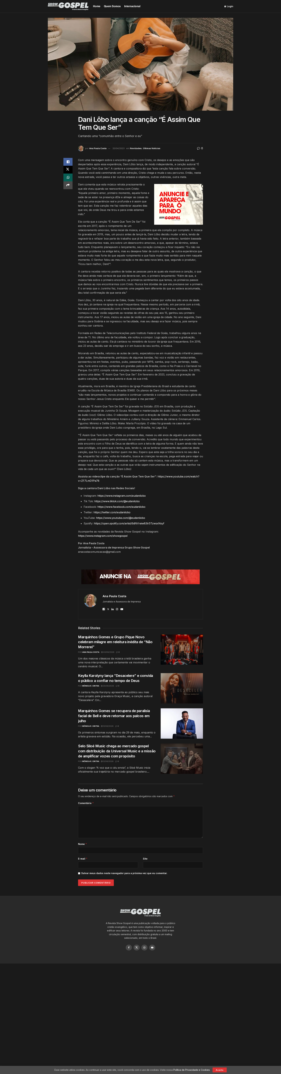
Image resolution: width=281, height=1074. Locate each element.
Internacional (132, 6)
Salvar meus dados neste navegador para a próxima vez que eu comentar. (124, 873)
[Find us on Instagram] (144, 947)
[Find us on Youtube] (152, 947)
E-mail (82, 858)
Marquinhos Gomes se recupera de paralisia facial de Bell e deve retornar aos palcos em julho (114, 716)
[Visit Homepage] (68, 6)
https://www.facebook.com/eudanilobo (121, 506)
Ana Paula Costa (98, 148)
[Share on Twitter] (68, 170)
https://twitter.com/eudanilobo (112, 512)
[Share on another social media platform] (68, 185)
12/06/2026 (108, 726)
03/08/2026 (108, 652)
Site (145, 858)
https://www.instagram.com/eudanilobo (121, 495)
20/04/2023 (119, 148)
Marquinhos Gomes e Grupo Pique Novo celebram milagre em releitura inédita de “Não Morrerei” (115, 642)
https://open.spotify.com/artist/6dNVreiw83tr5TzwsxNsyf (129, 523)
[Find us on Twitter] (137, 947)
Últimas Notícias (151, 148)
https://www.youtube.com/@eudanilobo (120, 517)
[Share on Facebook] (68, 162)
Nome (82, 844)
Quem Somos (112, 6)
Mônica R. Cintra (90, 686)
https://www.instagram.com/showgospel (102, 535)
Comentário (86, 803)
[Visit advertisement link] (178, 204)
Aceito (219, 1070)
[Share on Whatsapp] (68, 177)
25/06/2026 (108, 686)
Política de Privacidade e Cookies (191, 1069)
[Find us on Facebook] (129, 947)
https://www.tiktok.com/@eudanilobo (117, 501)
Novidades (136, 148)
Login (229, 6)
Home (96, 6)
